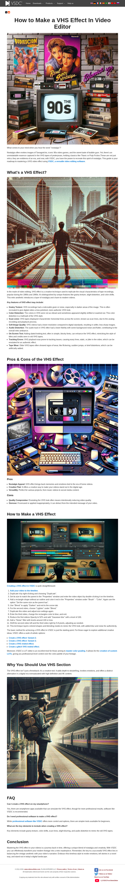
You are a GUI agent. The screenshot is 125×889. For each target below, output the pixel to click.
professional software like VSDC (27, 821)
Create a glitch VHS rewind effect (24, 647)
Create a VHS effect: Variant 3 (22, 641)
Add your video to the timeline (24, 591)
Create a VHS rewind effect (21, 644)
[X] (6, 12)
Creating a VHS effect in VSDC (21, 586)
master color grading (75, 651)
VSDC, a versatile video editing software (66, 161)
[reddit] (9, 12)
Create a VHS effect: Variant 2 (22, 638)
